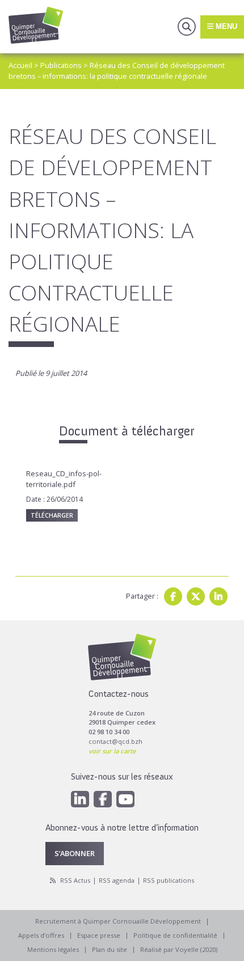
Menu (225, 26)
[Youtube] (125, 799)
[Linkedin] (218, 596)
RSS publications (168, 880)
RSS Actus (75, 880)
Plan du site (109, 949)
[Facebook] (173, 596)
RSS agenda (116, 880)
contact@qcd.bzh (115, 741)
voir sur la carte (112, 751)
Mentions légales (53, 949)
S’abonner (74, 853)
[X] (196, 596)
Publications (61, 65)
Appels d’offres (41, 935)
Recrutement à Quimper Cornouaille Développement (118, 921)
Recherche (187, 27)
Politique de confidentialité (175, 935)
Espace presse (98, 935)
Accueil (20, 65)
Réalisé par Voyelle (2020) (178, 949)
